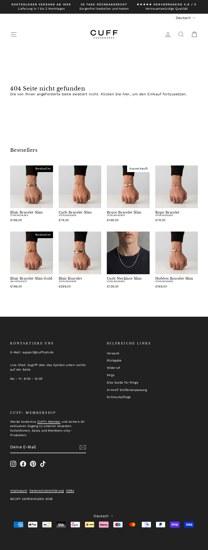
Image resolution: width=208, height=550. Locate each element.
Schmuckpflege (119, 397)
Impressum (18, 490)
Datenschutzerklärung (46, 490)
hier (126, 94)
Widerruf (113, 368)
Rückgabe (114, 360)
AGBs (70, 490)
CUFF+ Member (49, 421)
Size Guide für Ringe (122, 382)
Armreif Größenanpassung (127, 390)
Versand (113, 353)
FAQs (110, 375)
